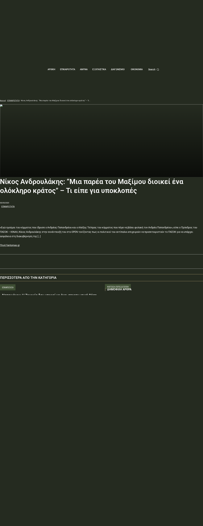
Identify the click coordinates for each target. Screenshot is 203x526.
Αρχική (3, 101)
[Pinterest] (24, 214)
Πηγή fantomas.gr (10, 245)
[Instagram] (112, 321)
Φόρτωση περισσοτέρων (118, 287)
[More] (44, 214)
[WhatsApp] (34, 214)
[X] (14, 214)
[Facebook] (4, 214)
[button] (153, 69)
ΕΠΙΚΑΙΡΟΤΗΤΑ (13, 101)
